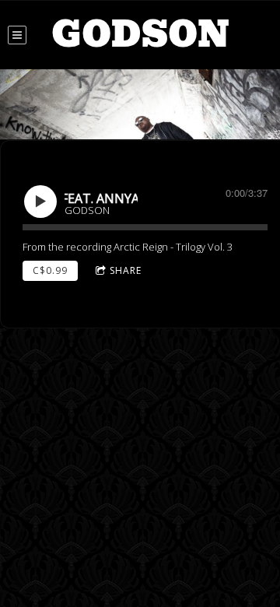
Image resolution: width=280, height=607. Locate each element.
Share (126, 270)
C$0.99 (50, 270)
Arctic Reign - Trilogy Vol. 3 (173, 247)
